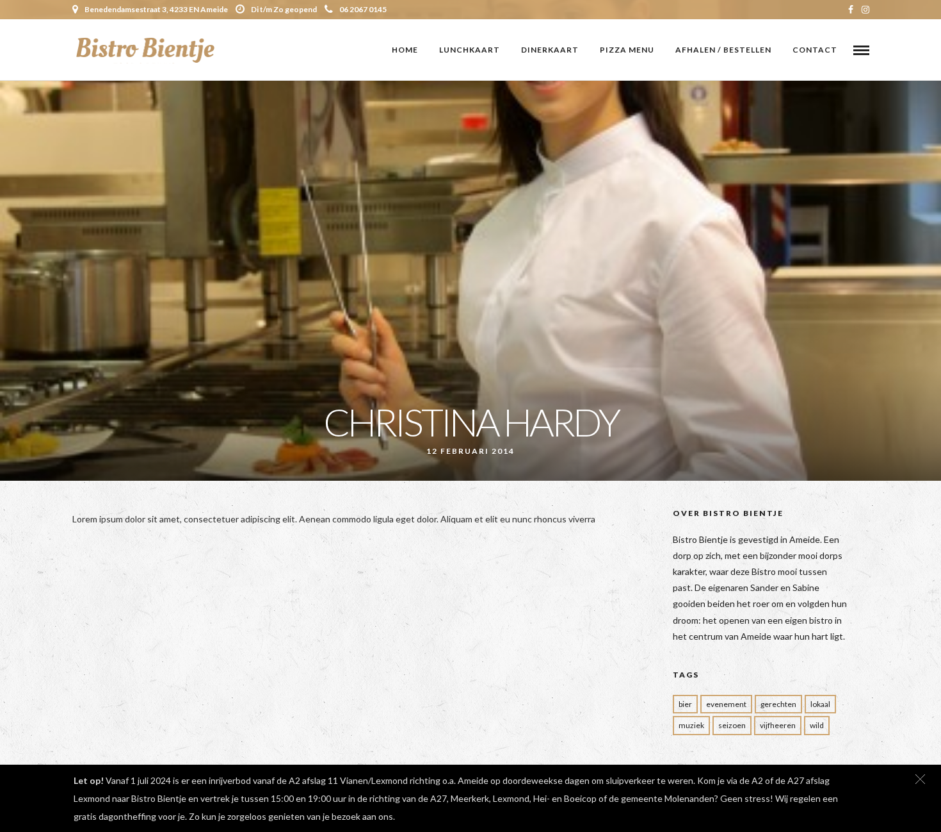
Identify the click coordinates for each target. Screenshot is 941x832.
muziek (691, 725)
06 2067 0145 (363, 9)
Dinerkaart (550, 49)
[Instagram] (865, 9)
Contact (814, 49)
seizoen (732, 725)
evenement (726, 704)
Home (405, 49)
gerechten (778, 704)
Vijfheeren (778, 725)
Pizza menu (627, 49)
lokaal (820, 704)
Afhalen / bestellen (723, 49)
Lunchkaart (469, 49)
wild (817, 725)
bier (685, 704)
